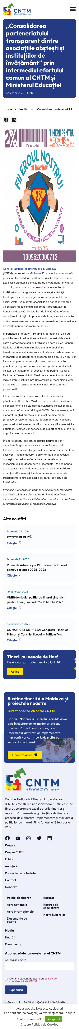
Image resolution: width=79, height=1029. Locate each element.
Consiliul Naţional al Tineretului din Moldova (29, 268)
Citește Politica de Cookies (39, 1024)
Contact (10, 880)
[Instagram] (28, 838)
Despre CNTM (14, 852)
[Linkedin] (49, 838)
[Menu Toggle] (73, 9)
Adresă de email (15, 959)
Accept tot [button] (53, 1019)
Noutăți (23, 109)
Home (8, 109)
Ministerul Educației (41, 273)
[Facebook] (7, 838)
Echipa (9, 859)
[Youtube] (18, 838)
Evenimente (13, 944)
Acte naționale (17, 904)
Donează (11, 887)
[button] (6, 120)
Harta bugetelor (54, 915)
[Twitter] (39, 838)
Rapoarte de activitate (20, 873)
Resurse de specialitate (51, 906)
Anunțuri (11, 866)
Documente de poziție (17, 920)
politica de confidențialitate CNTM (33, 980)
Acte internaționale (20, 911)
